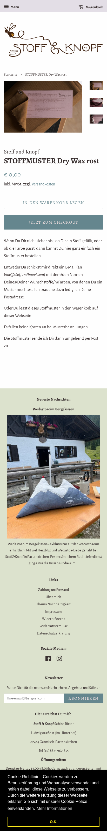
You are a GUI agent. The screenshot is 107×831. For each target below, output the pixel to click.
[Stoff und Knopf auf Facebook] (48, 660)
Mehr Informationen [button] (54, 808)
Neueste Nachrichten (53, 399)
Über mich (53, 597)
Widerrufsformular (53, 626)
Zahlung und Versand (53, 590)
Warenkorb (94, 7)
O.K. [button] (53, 822)
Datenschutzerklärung (53, 633)
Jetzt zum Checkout (53, 222)
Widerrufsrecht (53, 619)
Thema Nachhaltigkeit (53, 604)
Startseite (10, 74)
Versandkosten (43, 184)
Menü (14, 7)
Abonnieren (84, 698)
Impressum (53, 612)
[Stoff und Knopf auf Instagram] (59, 660)
